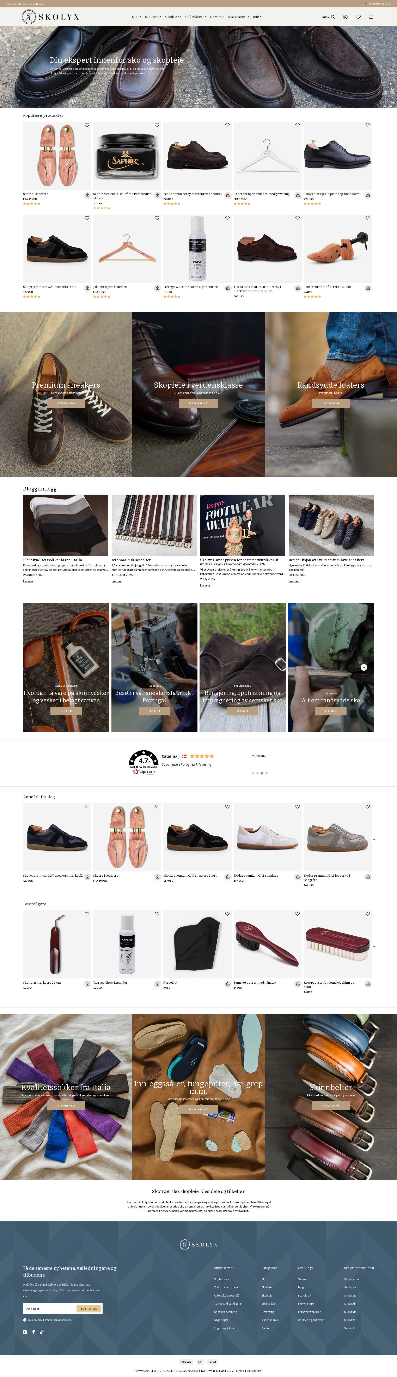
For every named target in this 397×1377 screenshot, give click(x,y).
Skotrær (151, 17)
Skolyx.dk (350, 1303)
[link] (198, 762)
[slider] (57, 166)
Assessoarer (236, 17)
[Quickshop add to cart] (87, 195)
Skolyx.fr (349, 1320)
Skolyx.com (351, 1279)
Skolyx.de (350, 1311)
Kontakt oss (221, 1279)
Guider (266, 1328)
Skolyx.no (350, 1295)
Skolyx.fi (349, 1328)
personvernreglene (61, 1319)
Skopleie (171, 17)
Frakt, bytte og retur (226, 1287)
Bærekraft (304, 1295)
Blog (301, 1287)
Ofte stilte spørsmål (226, 1295)
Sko (134, 17)
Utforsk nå (66, 403)
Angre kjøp (221, 1320)
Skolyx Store (306, 1303)
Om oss (303, 1279)
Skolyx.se (350, 1287)
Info (256, 17)
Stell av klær (269, 1303)
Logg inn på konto (225, 1328)
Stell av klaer (193, 17)
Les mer (66, 711)
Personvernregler (309, 1311)
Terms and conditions (228, 1303)
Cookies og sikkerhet (311, 1320)
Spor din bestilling (225, 1311)
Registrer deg (89, 1308)
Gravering (217, 17)
